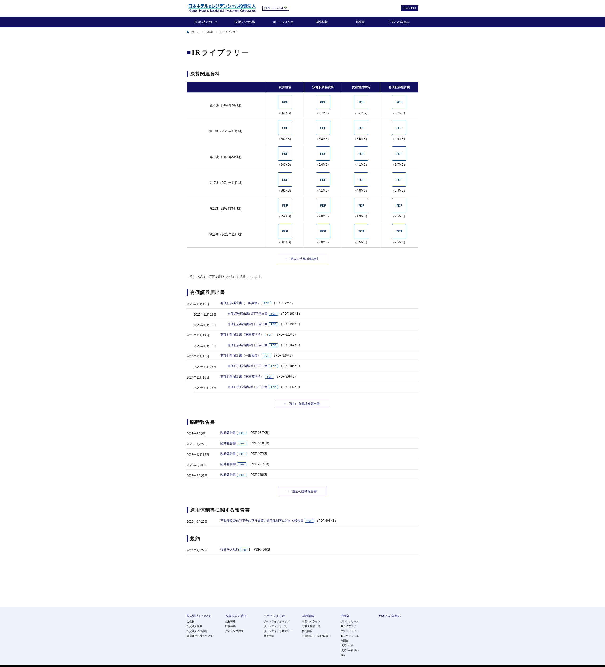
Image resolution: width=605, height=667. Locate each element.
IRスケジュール (350, 635)
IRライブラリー (350, 626)
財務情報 (322, 22)
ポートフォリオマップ (277, 621)
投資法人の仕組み (197, 631)
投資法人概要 (194, 626)
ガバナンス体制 (234, 631)
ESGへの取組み (399, 22)
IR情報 (360, 22)
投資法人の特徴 (244, 22)
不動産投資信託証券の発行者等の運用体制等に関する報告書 (261, 520)
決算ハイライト (350, 631)
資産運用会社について (200, 635)
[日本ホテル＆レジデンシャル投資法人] (222, 9)
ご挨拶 (190, 621)
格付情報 (307, 631)
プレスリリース (350, 621)
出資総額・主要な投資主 (316, 635)
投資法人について (206, 22)
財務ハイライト (311, 621)
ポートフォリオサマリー (278, 631)
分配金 (344, 640)
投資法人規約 (229, 549)
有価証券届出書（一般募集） (240, 303)
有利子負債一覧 (311, 626)
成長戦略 (230, 621)
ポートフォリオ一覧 (275, 626)
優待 (343, 655)
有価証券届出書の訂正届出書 (248, 313)
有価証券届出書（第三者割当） (242, 334)
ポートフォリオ (283, 22)
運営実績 (269, 635)
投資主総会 (347, 645)
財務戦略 (230, 626)
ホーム (195, 31)
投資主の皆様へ (350, 650)
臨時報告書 (228, 433)
